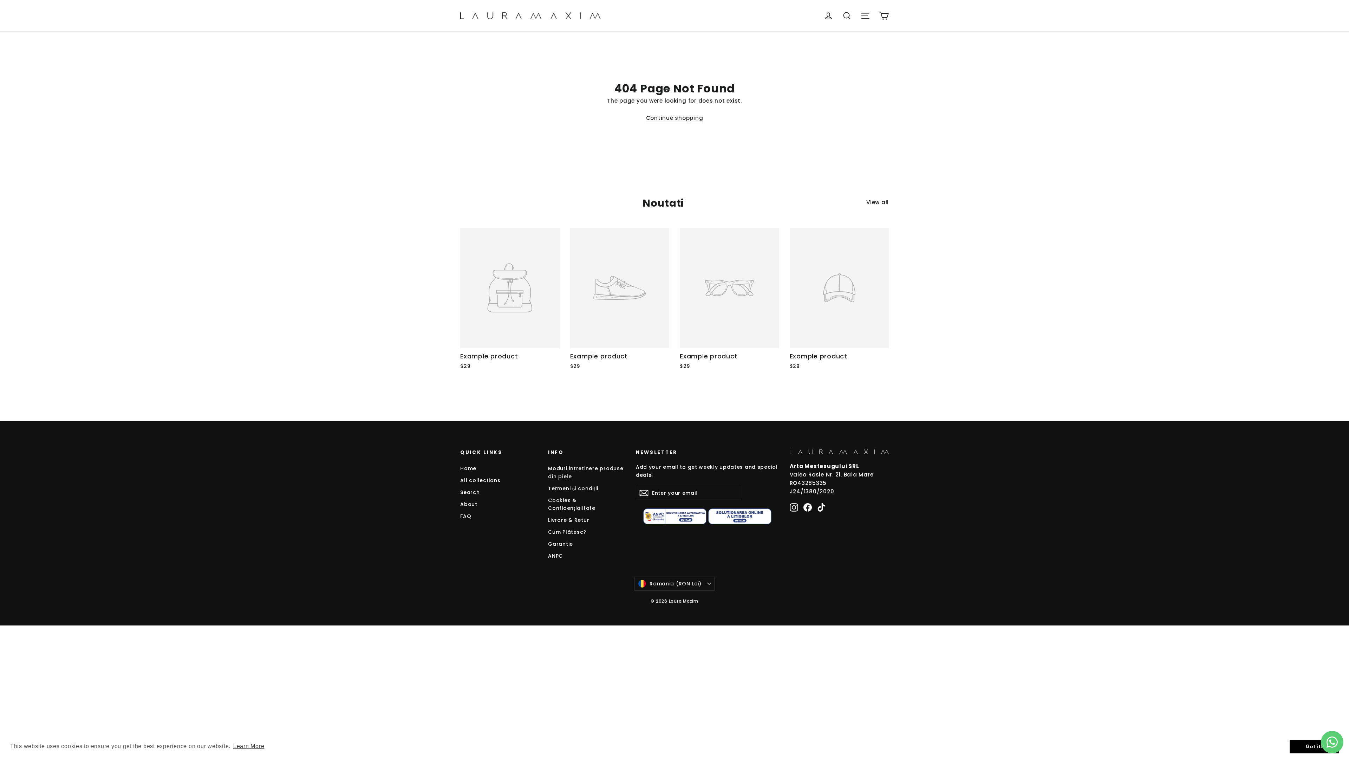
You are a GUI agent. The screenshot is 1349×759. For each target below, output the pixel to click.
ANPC (555, 555)
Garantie (560, 543)
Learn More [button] (249, 746)
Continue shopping (674, 118)
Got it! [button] (1314, 746)
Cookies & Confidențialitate (571, 504)
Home (468, 468)
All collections (480, 480)
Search (470, 492)
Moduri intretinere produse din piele (586, 472)
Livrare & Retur (568, 520)
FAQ (465, 516)
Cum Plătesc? (567, 532)
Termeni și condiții (573, 488)
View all (877, 202)
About (468, 504)
